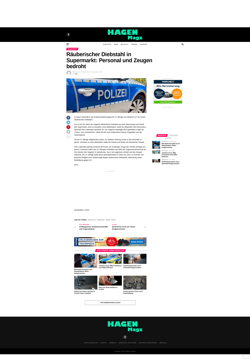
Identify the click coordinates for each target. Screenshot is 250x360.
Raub (113, 220)
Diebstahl (101, 220)
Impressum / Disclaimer (127, 343)
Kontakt (103, 343)
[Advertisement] (125, 13)
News (116, 44)
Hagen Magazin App (91, 343)
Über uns (162, 343)
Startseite (107, 44)
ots (76, 74)
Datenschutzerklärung (148, 343)
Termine (134, 44)
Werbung (112, 343)
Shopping (143, 44)
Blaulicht (124, 44)
